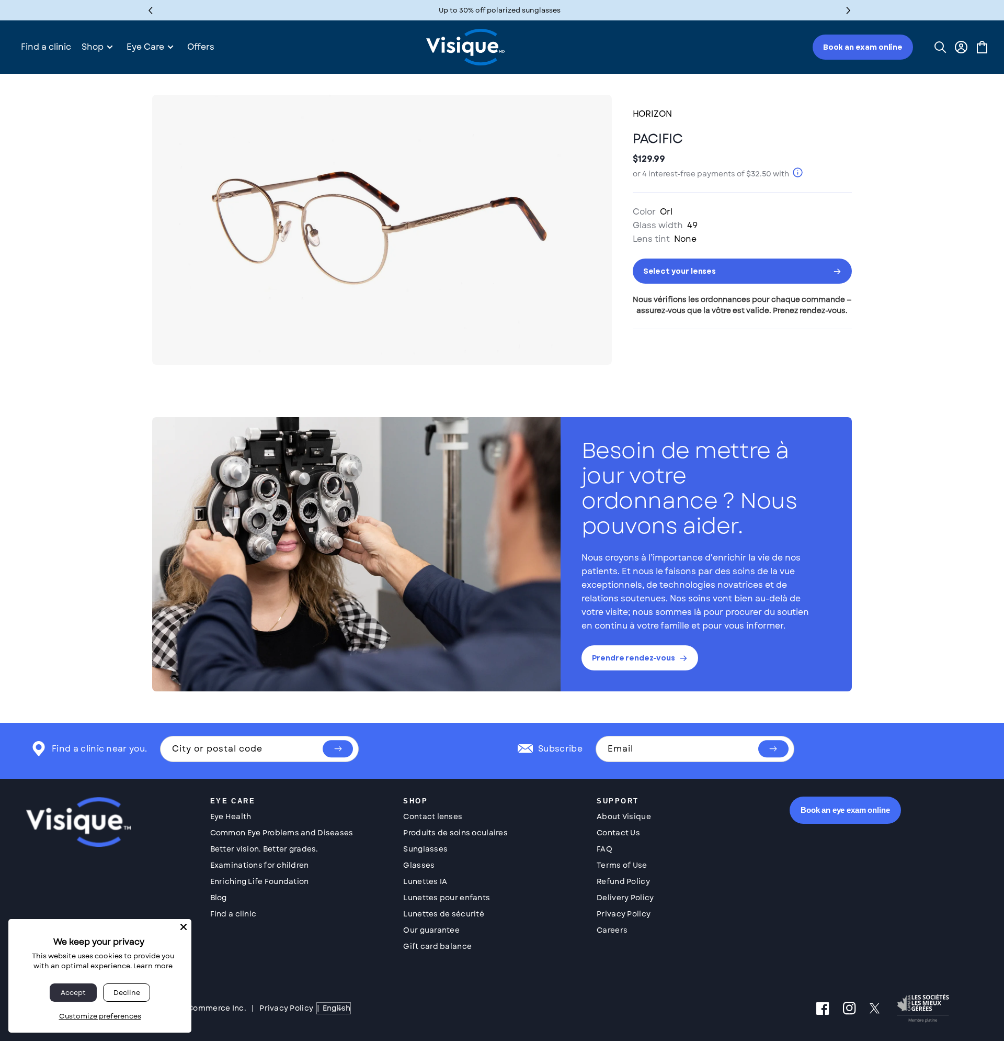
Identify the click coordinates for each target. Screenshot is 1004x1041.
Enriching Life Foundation (259, 881)
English (336, 1008)
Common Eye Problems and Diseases (281, 832)
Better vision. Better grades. (264, 849)
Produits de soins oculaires (455, 832)
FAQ (604, 849)
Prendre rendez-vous (633, 658)
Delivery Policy (625, 897)
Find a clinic (233, 914)
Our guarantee (431, 930)
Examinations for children (259, 865)
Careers (612, 930)
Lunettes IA (425, 881)
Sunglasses (425, 849)
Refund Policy (623, 881)
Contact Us (618, 832)
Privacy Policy (624, 914)
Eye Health (231, 816)
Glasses (419, 865)
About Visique (624, 816)
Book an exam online (863, 47)
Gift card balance (437, 946)
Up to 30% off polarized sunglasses (500, 10)
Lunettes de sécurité (443, 914)
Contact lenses (432, 816)
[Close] (183, 927)
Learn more (153, 966)
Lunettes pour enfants (446, 897)
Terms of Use (622, 865)
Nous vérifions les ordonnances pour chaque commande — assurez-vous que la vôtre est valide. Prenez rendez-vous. (742, 305)
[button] (848, 10)
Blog (218, 897)
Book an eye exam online (845, 809)
